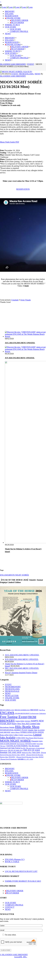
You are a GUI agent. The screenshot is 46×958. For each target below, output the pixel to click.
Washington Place (27, 752)
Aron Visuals (25, 300)
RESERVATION (23, 189)
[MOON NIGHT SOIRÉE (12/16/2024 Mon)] (16, 72)
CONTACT (9, 907)
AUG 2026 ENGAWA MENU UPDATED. (20, 343)
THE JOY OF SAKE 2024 (15, 750)
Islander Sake (32, 730)
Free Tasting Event (13, 717)
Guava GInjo (19, 721)
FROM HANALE (12, 691)
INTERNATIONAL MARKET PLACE (13, 730)
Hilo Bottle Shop (27, 727)
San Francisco (21, 743)
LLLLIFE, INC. (20, 957)
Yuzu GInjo (36, 752)
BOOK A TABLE (12, 862)
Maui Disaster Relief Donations (34, 738)
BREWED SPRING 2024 (7, 710)
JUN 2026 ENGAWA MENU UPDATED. (20, 358)
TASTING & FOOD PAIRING (17, 746)
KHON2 (41, 732)
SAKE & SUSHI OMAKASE (8, 743)
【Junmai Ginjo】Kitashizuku (8, 759)
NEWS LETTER (12, 696)
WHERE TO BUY (12, 782)
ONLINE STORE (12, 698)
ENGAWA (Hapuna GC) (15, 859)
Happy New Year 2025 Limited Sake (26, 724)
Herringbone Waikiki (7, 727)
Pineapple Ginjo (37, 741)
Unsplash (15, 300)
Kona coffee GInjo (6, 735)
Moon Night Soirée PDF (9, 142)
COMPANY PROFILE (19, 789)
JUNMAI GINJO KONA (29, 732)
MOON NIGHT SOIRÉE (19, 575)
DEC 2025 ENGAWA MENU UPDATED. (22, 668)
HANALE (28, 721)
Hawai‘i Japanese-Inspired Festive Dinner (21, 673)
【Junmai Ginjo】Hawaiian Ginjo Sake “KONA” (30, 757)
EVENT (30, 64)
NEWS (37, 74)
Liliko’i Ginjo (18, 735)
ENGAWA (4, 575)
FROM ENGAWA (26, 74)
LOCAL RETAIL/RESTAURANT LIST (21, 871)
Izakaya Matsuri (15, 732)
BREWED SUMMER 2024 (22, 710)
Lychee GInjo (20, 738)
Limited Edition (28, 735)
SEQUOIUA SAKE (30, 743)
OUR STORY (10, 700)
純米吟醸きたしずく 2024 (25, 759)
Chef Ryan (42, 710)
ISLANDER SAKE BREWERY (13, 64)
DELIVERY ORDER (19, 777)
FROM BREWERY (13, 687)
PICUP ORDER (17, 780)
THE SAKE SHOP (14, 752)
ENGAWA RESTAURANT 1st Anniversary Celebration (30, 713)
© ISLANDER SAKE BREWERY (14, 955)
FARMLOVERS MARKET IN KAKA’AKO (23, 881)
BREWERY (34, 710)
